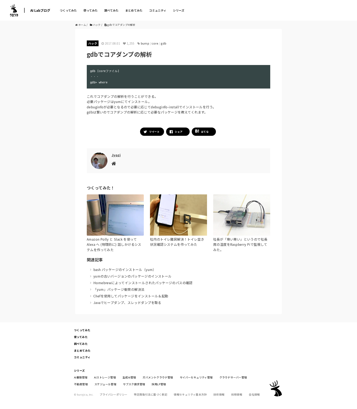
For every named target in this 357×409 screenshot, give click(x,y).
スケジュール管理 (105, 384)
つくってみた (68, 10)
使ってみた (90, 10)
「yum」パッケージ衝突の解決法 (118, 289)
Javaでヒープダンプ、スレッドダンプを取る (127, 302)
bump (145, 43)
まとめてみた (134, 10)
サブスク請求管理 (134, 384)
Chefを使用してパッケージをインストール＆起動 (130, 295)
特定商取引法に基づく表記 (150, 394)
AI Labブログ (40, 10)
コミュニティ (157, 10)
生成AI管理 (129, 377)
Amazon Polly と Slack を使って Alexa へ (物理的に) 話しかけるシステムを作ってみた (114, 244)
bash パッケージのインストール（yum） (124, 269)
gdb (163, 43)
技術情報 (219, 394)
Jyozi (116, 154)
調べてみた (111, 10)
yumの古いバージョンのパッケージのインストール (132, 276)
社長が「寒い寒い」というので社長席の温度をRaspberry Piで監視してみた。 (240, 244)
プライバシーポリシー (113, 394)
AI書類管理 (80, 377)
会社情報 (254, 394)
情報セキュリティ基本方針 (190, 394)
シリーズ (178, 10)
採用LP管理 (159, 384)
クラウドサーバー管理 (233, 377)
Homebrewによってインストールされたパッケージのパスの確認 (143, 282)
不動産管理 (81, 384)
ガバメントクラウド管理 (158, 377)
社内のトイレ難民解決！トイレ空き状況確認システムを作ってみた (177, 242)
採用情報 (236, 394)
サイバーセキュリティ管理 (196, 377)
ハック (92, 43)
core (155, 43)
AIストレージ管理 (105, 377)
